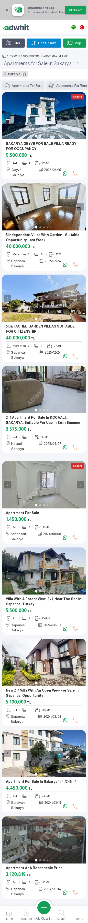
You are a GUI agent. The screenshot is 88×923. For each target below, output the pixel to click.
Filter (16, 43)
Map (78, 43)
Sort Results (47, 43)
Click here (75, 10)
